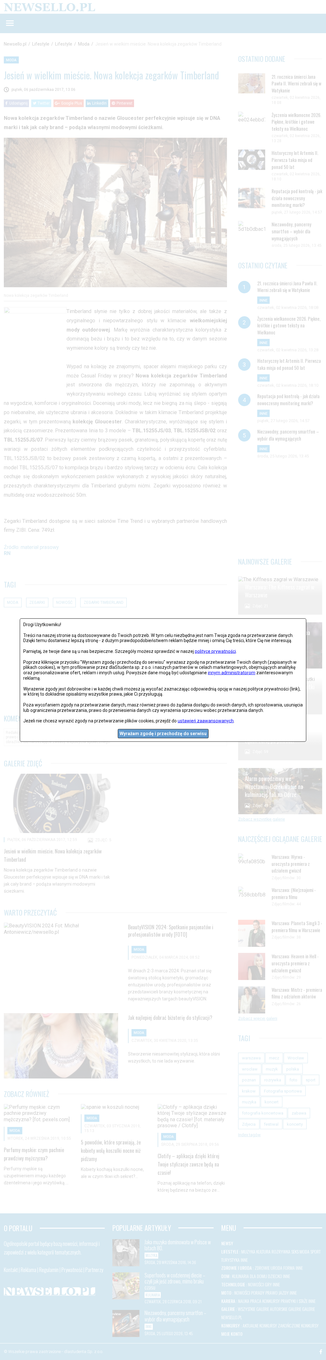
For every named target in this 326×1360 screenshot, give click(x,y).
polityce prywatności (215, 651)
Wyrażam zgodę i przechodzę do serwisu (163, 733)
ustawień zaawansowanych (206, 720)
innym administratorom (231, 672)
